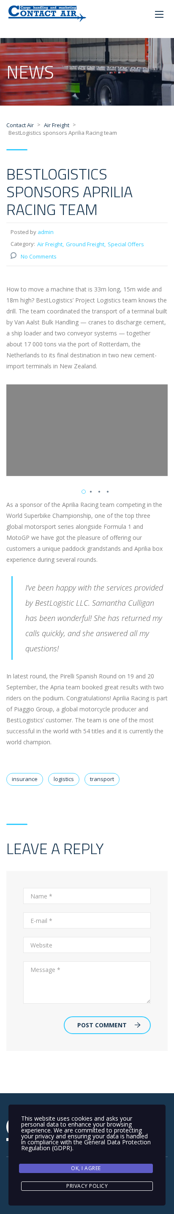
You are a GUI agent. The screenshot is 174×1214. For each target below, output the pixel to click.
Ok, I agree (86, 1168)
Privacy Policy (87, 1186)
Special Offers (126, 244)
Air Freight (50, 244)
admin (46, 232)
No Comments (39, 256)
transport (102, 779)
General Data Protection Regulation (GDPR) (86, 1145)
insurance (25, 779)
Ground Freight (85, 244)
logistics (64, 779)
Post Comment (102, 1025)
